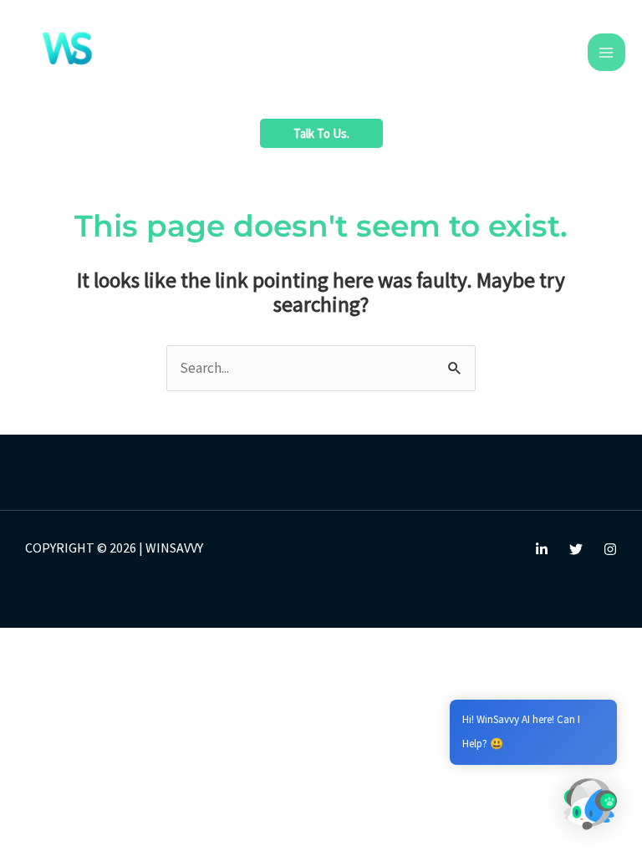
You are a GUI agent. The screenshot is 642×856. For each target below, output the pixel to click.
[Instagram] (610, 549)
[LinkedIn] (541, 549)
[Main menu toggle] (607, 52)
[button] (321, 133)
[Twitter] (576, 549)
